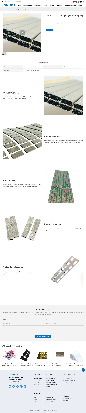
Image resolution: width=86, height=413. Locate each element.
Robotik (48, 386)
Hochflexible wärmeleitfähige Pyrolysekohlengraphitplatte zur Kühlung (26, 364)
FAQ (35, 401)
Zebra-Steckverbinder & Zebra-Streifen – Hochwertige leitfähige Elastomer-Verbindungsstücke (9, 364)
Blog (35, 397)
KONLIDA (4, 9)
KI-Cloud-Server (50, 390)
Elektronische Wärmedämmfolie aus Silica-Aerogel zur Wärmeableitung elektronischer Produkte (76, 364)
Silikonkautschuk (37, 386)
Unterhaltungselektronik (51, 380)
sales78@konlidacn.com (8, 1)
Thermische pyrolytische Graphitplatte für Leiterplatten (42, 364)
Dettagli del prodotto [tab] (43, 62)
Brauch (77, 345)
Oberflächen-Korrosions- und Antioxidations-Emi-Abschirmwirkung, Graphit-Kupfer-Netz (59, 364)
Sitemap (44, 410)
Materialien (82, 345)
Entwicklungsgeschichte (67, 396)
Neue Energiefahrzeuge (51, 378)
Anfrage (49, 30)
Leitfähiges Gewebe (70, 345)
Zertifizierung (65, 400)
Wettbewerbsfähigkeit (67, 398)
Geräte (50, 388)
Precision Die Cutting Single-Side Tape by (16, 9)
